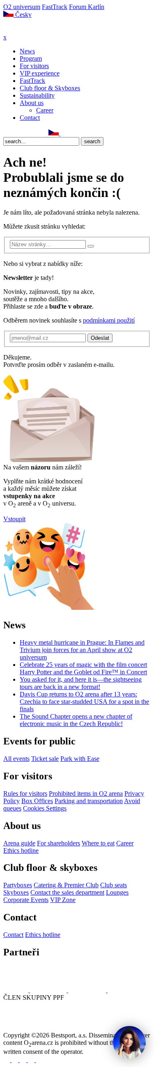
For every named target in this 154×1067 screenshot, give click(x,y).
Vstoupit (14, 518)
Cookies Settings (45, 808)
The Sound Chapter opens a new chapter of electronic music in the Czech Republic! (76, 720)
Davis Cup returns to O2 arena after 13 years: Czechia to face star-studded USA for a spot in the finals (84, 701)
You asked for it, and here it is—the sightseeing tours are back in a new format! (81, 683)
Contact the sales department (67, 892)
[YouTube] (34, 133)
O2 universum (21, 6)
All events (16, 758)
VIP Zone (63, 899)
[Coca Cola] (88, 990)
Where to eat (98, 843)
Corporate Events (25, 899)
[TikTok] (43, 133)
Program (31, 58)
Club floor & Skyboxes (50, 88)
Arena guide (19, 843)
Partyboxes (17, 885)
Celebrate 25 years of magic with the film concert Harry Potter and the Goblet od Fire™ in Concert (83, 668)
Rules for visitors (25, 793)
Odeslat (100, 338)
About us (32, 102)
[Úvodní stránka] (24, 29)
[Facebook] (7, 133)
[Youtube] (32, 1059)
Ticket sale (45, 758)
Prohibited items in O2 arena (86, 793)
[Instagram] (16, 133)
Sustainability (37, 95)
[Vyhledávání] (64, 133)
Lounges (117, 892)
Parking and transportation (89, 800)
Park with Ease (79, 758)
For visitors (34, 65)
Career (44, 110)
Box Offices (37, 800)
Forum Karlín (86, 6)
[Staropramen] (49, 990)
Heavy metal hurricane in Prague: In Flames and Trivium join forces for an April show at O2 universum (82, 650)
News (27, 51)
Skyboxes (16, 892)
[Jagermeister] (121, 990)
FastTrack (54, 6)
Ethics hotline (21, 850)
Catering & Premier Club (66, 885)
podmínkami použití (109, 320)
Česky (23, 14)
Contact (30, 117)
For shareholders (58, 843)
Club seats (113, 885)
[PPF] (21, 1027)
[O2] (16, 990)
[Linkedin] (25, 133)
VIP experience (40, 73)
